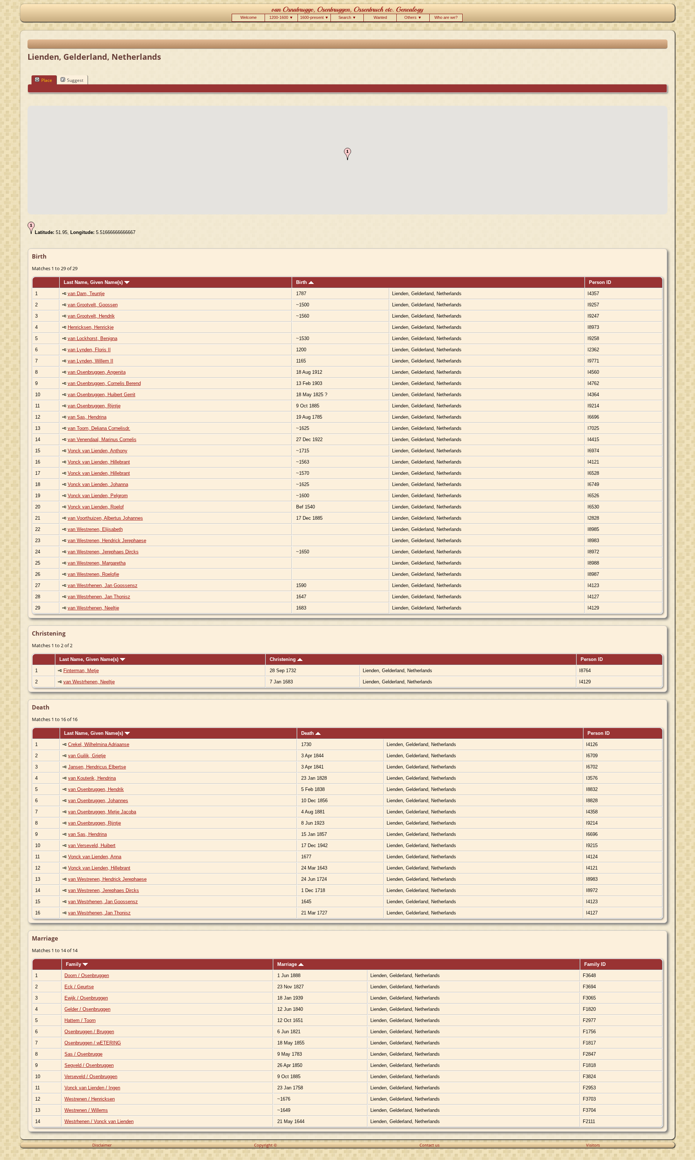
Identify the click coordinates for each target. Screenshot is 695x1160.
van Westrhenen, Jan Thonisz (99, 596)
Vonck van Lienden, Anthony (97, 450)
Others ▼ (413, 17)
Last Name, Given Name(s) (94, 282)
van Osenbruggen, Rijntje (94, 406)
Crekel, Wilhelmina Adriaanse (98, 744)
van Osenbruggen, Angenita (97, 372)
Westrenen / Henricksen (89, 1099)
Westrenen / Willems (86, 1110)
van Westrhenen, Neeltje (93, 608)
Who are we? (446, 17)
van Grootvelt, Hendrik (91, 316)
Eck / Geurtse (79, 986)
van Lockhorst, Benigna (92, 338)
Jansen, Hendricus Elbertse (97, 767)
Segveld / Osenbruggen (89, 1065)
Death (308, 733)
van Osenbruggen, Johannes (98, 800)
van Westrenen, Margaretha (97, 563)
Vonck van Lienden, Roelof (96, 507)
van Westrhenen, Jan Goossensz (103, 585)
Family (74, 964)
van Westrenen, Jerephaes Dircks (103, 551)
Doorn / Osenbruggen (86, 975)
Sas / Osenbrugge (83, 1054)
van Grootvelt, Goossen (93, 304)
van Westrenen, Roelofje (93, 574)
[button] (347, 154)
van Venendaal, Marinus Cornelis (102, 439)
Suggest (75, 80)
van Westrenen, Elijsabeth (95, 529)
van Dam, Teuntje (86, 293)
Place (46, 80)
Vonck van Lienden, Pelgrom (98, 495)
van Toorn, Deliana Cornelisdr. (99, 428)
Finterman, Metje (81, 670)
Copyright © (265, 1145)
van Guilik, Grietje (87, 755)
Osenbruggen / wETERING (92, 1043)
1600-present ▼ (314, 17)
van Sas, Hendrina (87, 417)
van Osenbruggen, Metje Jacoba (102, 811)
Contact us (429, 1145)
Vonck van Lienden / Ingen (92, 1087)
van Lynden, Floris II (89, 349)
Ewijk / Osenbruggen (86, 998)
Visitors (593, 1145)
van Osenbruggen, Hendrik (96, 789)
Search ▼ (347, 17)
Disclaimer (101, 1145)
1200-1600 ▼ (281, 17)
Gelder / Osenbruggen (87, 1009)
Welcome (248, 17)
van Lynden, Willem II (90, 361)
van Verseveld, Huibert (91, 845)
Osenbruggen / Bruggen (89, 1031)
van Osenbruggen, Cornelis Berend (104, 383)
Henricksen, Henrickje (91, 327)
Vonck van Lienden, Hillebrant (99, 462)
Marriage (287, 964)
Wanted (380, 17)
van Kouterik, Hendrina (92, 778)
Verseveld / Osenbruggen (90, 1076)
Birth (302, 282)
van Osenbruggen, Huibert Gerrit (101, 394)
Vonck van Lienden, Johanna (98, 484)
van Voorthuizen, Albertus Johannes (105, 518)
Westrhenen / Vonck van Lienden (99, 1121)
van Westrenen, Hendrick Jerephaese (107, 540)
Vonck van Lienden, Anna (94, 856)
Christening (283, 659)
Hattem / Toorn (80, 1020)
